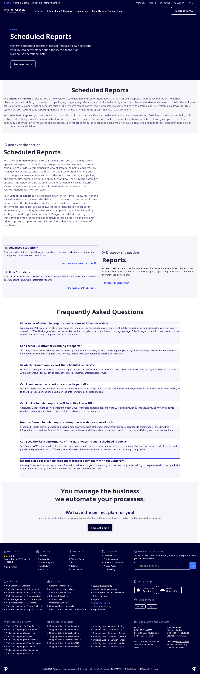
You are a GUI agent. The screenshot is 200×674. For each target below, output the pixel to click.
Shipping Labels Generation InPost (108, 640)
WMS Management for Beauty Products (24, 606)
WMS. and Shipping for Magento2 (21, 629)
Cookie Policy (109, 569)
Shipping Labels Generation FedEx (65, 639)
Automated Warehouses (60, 592)
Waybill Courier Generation (105, 589)
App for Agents (100, 609)
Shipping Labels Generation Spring (109, 633)
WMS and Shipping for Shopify (20, 626)
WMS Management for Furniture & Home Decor (24, 599)
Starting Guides (78, 559)
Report (96, 599)
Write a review (10, 567)
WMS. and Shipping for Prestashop (22, 639)
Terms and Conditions (114, 562)
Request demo (184, 11)
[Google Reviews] (18, 556)
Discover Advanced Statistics (78, 263)
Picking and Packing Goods (61, 606)
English (151, 606)
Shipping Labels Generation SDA (107, 629)
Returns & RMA (100, 596)
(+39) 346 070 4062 (175, 647)
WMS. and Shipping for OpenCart (21, 646)
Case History (44, 566)
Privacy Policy (110, 566)
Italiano (139, 606)
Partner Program (46, 562)
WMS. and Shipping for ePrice (19, 653)
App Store (148, 590)
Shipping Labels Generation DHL (64, 633)
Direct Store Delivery (102, 606)
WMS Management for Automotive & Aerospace (22, 589)
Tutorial (74, 566)
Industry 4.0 (43, 559)
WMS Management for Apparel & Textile (24, 609)
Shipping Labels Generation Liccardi (109, 636)
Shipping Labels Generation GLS (64, 626)
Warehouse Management (60, 585)
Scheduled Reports (101, 603)
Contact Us (43, 569)
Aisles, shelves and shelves (61, 589)
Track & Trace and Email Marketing (108, 592)
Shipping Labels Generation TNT (64, 643)
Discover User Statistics (81, 287)
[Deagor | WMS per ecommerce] (15, 11)
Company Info (110, 555)
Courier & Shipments (102, 586)
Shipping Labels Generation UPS (64, 636)
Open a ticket (77, 569)
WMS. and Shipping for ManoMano (22, 650)
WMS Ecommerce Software (18, 585)
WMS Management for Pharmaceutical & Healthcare (24, 596)
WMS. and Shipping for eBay (19, 636)
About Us (42, 555)
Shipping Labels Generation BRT (64, 629)
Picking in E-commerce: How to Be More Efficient (35, 2)
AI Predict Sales (56, 599)
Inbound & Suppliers (58, 596)
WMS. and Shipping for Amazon (20, 633)
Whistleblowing (111, 559)
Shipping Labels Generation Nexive (109, 643)
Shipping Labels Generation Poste (64, 646)
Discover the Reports (115, 282)
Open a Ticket (182, 641)
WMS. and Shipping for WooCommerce (23, 643)
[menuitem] (139, 2)
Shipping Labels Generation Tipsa (108, 646)
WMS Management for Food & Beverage (24, 592)
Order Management (58, 602)
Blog (73, 555)
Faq (72, 562)
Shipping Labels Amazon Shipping (108, 626)
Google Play (172, 590)
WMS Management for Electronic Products (21, 602)
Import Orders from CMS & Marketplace (67, 609)
